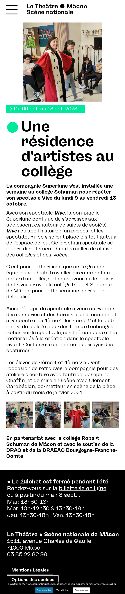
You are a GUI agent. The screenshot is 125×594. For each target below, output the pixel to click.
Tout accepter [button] (44, 590)
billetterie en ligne (82, 488)
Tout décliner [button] (62, 590)
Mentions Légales (30, 570)
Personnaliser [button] (81, 590)
